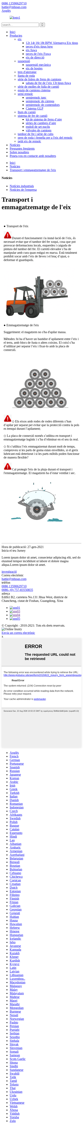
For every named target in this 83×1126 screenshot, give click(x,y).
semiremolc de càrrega (40, 101)
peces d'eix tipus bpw (39, 46)
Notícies (15, 145)
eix (20, 39)
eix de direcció (35, 57)
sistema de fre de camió (32, 115)
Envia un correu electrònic (18, 632)
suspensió (24, 61)
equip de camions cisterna (34, 90)
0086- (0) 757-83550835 (17, 590)
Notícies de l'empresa (23, 189)
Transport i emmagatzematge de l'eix (33, 170)
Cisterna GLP (34, 108)
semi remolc (25, 94)
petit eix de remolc (29, 141)
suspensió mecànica (38, 64)
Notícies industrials (22, 186)
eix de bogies (34, 68)
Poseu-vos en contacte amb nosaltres (33, 156)
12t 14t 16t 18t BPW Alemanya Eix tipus (52, 43)
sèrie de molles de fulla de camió (38, 86)
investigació (9, 571)
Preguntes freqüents (22, 148)
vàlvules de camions (38, 130)
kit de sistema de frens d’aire (44, 119)
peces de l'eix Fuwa (38, 53)
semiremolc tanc (36, 97)
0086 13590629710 (14, 586)
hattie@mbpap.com (14, 579)
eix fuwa (31, 50)
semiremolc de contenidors (43, 105)
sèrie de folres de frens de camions (39, 79)
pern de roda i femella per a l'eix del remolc (45, 137)
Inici (12, 32)
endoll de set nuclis (38, 126)
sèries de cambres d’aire (41, 123)
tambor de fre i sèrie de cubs (35, 134)
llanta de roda (26, 75)
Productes (16, 35)
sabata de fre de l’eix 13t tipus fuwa (48, 83)
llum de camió (27, 112)
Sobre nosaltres (19, 152)
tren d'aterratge (27, 72)
